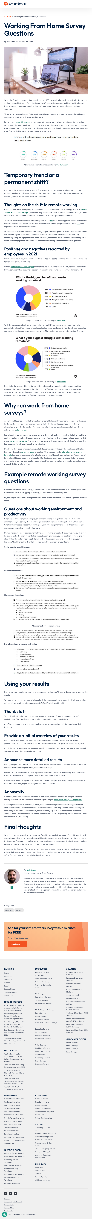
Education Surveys (42, 1029)
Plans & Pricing (9, 976)
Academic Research (42, 1035)
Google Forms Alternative (14, 1118)
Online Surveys (72, 1042)
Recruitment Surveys (43, 997)
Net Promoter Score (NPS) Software (76, 1002)
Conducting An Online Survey (43, 1144)
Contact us (8, 979)
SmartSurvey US (10, 992)
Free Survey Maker (42, 1102)
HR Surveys (39, 994)
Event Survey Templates (13, 1165)
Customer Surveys (42, 972)
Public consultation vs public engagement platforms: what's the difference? (14, 1007)
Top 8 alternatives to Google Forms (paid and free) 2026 (14, 1066)
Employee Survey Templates (14, 1156)
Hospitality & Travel (42, 1058)
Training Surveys (41, 1000)
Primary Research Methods (45, 1133)
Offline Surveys (72, 1045)
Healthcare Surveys (42, 1048)
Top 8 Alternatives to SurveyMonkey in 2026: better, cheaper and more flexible (14, 1058)
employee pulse (27, 452)
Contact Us (8, 1211)
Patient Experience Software (73, 985)
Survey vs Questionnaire (44, 1140)
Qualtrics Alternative (12, 1102)
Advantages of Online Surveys (43, 1129)
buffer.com (61, 320)
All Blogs (8, 16)
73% (78, 223)
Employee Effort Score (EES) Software (77, 1031)
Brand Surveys (40, 1013)
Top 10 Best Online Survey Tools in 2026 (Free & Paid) (14, 1088)
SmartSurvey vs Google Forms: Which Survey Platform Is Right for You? (13, 1016)
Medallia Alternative (11, 1131)
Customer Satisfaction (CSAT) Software (74, 1008)
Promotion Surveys (42, 1019)
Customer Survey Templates (14, 1153)
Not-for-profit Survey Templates (12, 1178)
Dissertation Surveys (43, 1038)
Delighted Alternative (12, 1105)
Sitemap (7, 1199)
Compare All (9, 1143)
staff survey (21, 430)
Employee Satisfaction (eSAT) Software (74, 1025)
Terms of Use (9, 1208)
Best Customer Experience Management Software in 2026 (14, 1032)
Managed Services (73, 998)
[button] (86, 4)
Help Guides (39, 1167)
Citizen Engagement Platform (74, 990)
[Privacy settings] (4, 1214)
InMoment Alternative (12, 1124)
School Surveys (40, 1032)
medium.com (62, 165)
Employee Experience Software (74, 979)
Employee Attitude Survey (45, 1152)
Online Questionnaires (43, 1118)
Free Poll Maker (41, 1105)
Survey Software (41, 1099)
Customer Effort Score (43, 978)
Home (6, 973)
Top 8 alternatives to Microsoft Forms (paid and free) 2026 (14, 1072)
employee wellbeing (18, 441)
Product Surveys (41, 1016)
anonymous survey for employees (68, 799)
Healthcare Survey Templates (11, 1169)
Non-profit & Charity (43, 1051)
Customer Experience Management (43, 1156)
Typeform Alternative (12, 1108)
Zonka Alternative (11, 1127)
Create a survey (17, 944)
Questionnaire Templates (44, 1111)
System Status (9, 989)
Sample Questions (42, 1177)
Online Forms (40, 1115)
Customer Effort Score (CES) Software (77, 1014)
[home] (15, 4)
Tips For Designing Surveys (45, 1149)
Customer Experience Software (74, 973)
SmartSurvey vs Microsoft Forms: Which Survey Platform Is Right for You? (14, 1024)
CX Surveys (39, 975)
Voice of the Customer (43, 982)
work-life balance (23, 122)
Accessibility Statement (13, 1202)
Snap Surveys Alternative (13, 1115)
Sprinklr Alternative (11, 1134)
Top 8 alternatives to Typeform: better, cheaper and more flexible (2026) (14, 1081)
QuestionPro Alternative (13, 1121)
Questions (19, 910)
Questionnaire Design (43, 1108)
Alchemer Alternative (12, 1111)
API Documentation (42, 1180)
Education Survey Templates (14, 1174)
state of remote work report (22, 266)
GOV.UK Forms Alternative (14, 1140)
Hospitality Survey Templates (11, 1161)
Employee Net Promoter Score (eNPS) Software (75, 1019)
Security (7, 986)
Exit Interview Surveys (43, 1003)
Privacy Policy (9, 1205)
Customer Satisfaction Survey (43, 986)
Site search (8, 995)
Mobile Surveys (72, 1049)
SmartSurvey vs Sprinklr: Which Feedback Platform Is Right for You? (14, 1040)
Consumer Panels (72, 995)
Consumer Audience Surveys (46, 1023)
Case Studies (40, 1170)
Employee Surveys (42, 1064)
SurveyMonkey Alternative (14, 1099)
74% (51, 220)
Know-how (9, 910)
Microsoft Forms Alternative (15, 1137)
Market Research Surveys (45, 1010)
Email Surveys (71, 1052)
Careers (7, 983)
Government (40, 1054)
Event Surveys (40, 1061)
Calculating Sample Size (44, 1136)
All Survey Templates (12, 1183)
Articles (38, 1174)
